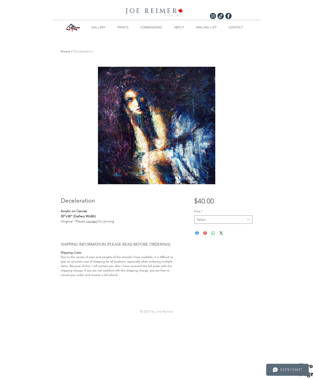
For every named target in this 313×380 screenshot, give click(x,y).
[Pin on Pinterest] (205, 233)
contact (92, 221)
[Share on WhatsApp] (213, 233)
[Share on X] (221, 233)
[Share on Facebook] (197, 233)
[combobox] (223, 219)
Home (65, 51)
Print (198, 211)
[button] (98, 27)
